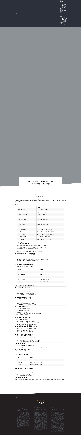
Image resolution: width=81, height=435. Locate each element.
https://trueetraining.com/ (24, 385)
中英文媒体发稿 (64, 7)
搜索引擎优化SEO (64, 4)
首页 (60, 15)
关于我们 (61, 11)
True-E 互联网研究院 (63, 10)
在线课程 (61, 8)
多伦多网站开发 (64, 3)
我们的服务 (61, 1)
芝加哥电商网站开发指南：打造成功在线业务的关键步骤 (40, 409)
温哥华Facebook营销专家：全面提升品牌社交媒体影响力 (57, 409)
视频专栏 (61, 9)
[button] (62, 13)
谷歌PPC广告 (64, 5)
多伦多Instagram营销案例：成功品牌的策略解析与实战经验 (23, 409)
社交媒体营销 (64, 6)
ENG (61, 12)
